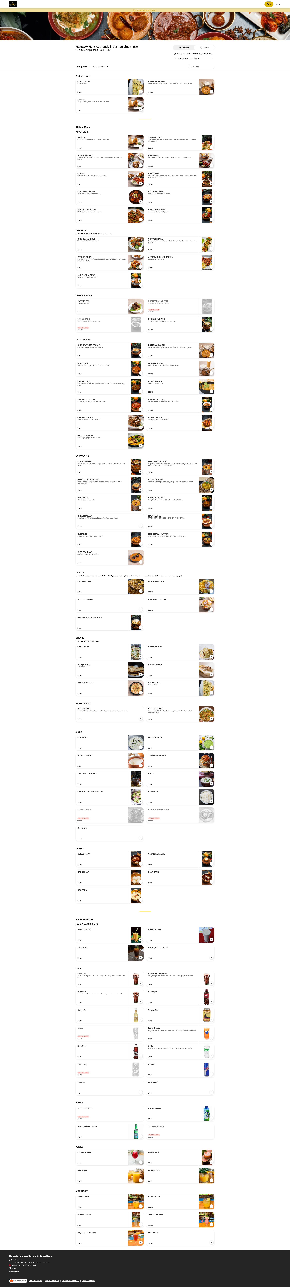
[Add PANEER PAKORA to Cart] (211, 201)
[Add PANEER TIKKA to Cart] (141, 267)
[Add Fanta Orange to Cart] (211, 1038)
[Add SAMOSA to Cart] (141, 109)
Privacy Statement (52, 1281)
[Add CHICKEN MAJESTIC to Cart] (141, 219)
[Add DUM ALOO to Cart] (141, 544)
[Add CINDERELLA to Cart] (211, 1206)
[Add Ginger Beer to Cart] (211, 1020)
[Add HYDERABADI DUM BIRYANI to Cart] (141, 627)
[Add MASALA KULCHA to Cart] (141, 692)
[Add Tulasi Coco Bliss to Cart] (211, 1224)
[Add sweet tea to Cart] (141, 1092)
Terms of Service (35, 1281)
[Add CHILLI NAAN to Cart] (141, 656)
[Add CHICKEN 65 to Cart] (211, 165)
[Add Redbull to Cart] (211, 1074)
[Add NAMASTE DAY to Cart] (141, 1224)
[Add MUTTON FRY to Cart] (141, 311)
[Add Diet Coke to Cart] (141, 1001)
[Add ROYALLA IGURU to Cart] (211, 427)
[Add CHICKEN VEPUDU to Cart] (141, 427)
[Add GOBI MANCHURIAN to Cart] (141, 201)
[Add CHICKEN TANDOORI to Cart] (141, 249)
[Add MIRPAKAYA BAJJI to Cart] (141, 165)
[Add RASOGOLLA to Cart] (141, 882)
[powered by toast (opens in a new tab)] (18, 1280)
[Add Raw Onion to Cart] (141, 838)
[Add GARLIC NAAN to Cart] (141, 91)
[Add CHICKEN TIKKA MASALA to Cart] (141, 355)
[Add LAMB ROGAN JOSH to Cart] (141, 409)
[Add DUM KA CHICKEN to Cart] (211, 409)
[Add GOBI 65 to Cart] (141, 183)
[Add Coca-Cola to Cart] (141, 983)
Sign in (277, 4)
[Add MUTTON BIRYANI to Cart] (141, 609)
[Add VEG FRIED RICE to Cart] (211, 718)
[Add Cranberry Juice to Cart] (141, 1162)
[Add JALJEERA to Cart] (141, 957)
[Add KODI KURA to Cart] (141, 373)
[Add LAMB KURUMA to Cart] (211, 391)
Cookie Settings (88, 1281)
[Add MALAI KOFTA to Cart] (211, 526)
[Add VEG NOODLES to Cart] (141, 718)
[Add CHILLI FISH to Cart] (211, 183)
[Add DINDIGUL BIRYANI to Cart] (211, 329)
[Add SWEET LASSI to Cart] (211, 939)
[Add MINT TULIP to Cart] (211, 1242)
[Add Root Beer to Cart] (141, 1056)
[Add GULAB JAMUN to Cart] (141, 864)
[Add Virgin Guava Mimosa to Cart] (141, 1242)
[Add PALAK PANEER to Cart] (211, 489)
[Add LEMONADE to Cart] (211, 1092)
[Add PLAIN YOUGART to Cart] (141, 765)
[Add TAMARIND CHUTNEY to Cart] (141, 783)
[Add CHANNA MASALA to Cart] (211, 507)
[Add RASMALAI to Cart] (141, 900)
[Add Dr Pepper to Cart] (211, 1001)
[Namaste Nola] (13, 4)
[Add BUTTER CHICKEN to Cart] (211, 91)
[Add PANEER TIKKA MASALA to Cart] (141, 489)
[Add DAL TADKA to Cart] (141, 507)
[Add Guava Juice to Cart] (211, 1162)
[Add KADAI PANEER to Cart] (141, 471)
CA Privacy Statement (70, 1281)
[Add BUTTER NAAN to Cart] (211, 656)
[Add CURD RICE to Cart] (141, 747)
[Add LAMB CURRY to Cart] (141, 391)
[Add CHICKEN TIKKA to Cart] (211, 249)
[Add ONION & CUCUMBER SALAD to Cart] (141, 801)
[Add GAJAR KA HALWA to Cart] (211, 864)
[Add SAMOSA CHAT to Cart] (211, 147)
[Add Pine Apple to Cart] (141, 1180)
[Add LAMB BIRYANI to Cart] (141, 591)
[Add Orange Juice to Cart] (211, 1180)
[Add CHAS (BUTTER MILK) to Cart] (211, 957)
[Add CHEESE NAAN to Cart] (211, 674)
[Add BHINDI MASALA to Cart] (141, 526)
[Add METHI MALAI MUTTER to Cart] (211, 544)
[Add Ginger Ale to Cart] (141, 1020)
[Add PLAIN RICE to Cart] (211, 801)
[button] (84, 66)
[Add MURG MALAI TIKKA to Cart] (141, 285)
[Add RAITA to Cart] (211, 783)
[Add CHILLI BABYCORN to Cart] (211, 219)
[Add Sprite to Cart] (211, 1056)
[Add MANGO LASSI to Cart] (141, 939)
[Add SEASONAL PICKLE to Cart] (211, 765)
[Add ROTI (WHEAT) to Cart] (141, 674)
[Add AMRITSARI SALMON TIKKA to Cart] (211, 267)
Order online (14, 1272)
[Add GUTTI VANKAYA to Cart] (141, 562)
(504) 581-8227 (15, 1260)
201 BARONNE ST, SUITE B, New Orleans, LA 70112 (29, 1262)
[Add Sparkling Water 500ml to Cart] (141, 1136)
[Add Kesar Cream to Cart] (141, 1206)
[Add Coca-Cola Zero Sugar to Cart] (211, 983)
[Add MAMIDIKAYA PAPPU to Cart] (211, 471)
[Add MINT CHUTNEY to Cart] (211, 747)
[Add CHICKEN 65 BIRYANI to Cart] (211, 609)
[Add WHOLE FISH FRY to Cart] (141, 445)
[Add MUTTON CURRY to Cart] (211, 373)
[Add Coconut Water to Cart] (211, 1118)
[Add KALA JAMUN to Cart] (211, 882)
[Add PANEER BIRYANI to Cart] (211, 591)
